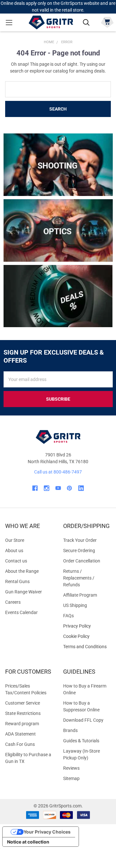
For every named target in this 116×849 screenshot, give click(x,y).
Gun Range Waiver (23, 591)
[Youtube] (58, 488)
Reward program (22, 723)
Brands (70, 730)
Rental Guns (17, 581)
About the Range (22, 571)
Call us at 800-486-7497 (58, 471)
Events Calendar (21, 612)
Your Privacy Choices (47, 831)
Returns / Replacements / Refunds (78, 578)
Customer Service (22, 703)
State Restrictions (23, 713)
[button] (58, 164)
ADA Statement (20, 734)
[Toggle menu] (9, 22)
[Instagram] (47, 488)
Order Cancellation (81, 560)
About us (14, 550)
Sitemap (71, 778)
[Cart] (107, 21)
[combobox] (58, 89)
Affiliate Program (80, 595)
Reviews (71, 768)
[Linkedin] (81, 488)
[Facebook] (35, 488)
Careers (13, 602)
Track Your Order (80, 540)
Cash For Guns (20, 744)
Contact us (16, 560)
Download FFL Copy (83, 720)
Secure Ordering (79, 550)
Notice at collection (28, 841)
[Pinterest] (69, 488)
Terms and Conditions (87, 646)
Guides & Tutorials (81, 740)
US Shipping (75, 605)
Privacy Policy (87, 626)
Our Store (14, 540)
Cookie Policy (87, 636)
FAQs (68, 615)
